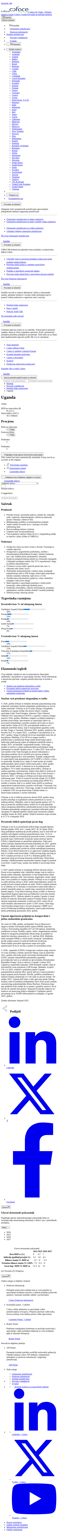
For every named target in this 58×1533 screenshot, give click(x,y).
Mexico (15, 124)
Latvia (14, 117)
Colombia (16, 76)
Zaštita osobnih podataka (17, 1525)
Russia (15, 150)
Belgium (15, 61)
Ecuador (15, 83)
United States (17, 187)
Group (14, 98)
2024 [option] (8, 1232)
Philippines (16, 138)
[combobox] (3, 486)
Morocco (16, 126)
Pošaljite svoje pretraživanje (41, 381)
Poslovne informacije (21, 1376)
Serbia (14, 153)
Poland (15, 141)
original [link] (17, 460)
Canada (15, 69)
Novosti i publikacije (21, 1381)
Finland (15, 88)
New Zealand (17, 131)
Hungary (15, 102)
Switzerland (17, 172)
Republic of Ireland (20, 146)
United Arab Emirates (21, 184)
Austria (15, 57)
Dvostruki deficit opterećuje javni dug (22, 688)
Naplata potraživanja (20, 1379)
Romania (16, 148)
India (14, 105)
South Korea (17, 165)
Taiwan (15, 174)
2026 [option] (8, 1237)
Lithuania (16, 119)
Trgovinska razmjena (18, 465)
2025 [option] (8, 1234)
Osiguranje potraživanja (22, 1374)
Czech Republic (18, 78)
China (14, 73)
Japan (14, 114)
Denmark (16, 81)
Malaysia (16, 122)
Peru (14, 136)
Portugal (15, 143)
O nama (15, 1383)
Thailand (15, 177)
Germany (16, 93)
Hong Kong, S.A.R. (20, 100)
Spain (14, 167)
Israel (14, 110)
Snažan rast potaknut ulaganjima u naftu (23, 686)
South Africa (17, 162)
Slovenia (15, 160)
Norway (15, 134)
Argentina (16, 52)
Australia (16, 54)
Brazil (14, 64)
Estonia (15, 85)
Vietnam (15, 189)
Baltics (15, 59)
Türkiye (15, 179)
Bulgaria (15, 66)
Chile (14, 71)
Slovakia (15, 158)
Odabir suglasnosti (14, 1529)
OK (9, 498)
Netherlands (17, 129)
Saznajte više (6, 3)
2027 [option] (8, 1239)
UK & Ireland (18, 182)
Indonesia (16, 107)
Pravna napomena (14, 1522)
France (15, 90)
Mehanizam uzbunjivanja (17, 1527)
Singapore (16, 155)
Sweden (15, 170)
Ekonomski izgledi (17, 468)
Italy (14, 112)
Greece (15, 95)
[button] (12, 25)
